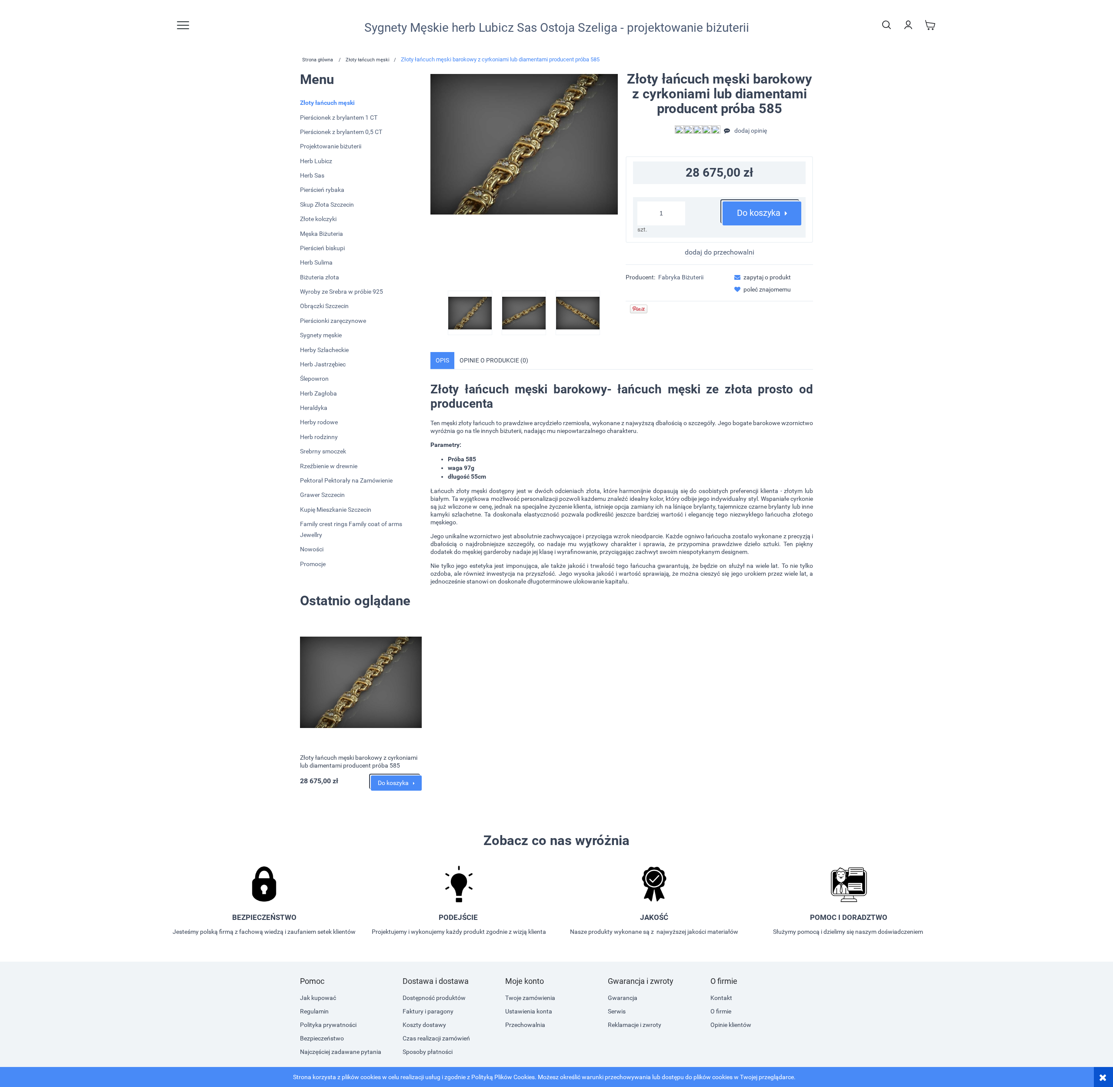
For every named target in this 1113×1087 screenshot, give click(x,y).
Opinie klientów (730, 1024)
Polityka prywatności (328, 1024)
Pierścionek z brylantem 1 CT (338, 117)
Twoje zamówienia (530, 997)
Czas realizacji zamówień (436, 1038)
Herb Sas (312, 175)
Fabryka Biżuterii (680, 277)
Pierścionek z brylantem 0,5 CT (341, 131)
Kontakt (721, 997)
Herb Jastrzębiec (323, 364)
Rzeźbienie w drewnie (328, 466)
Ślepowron (314, 378)
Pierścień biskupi (322, 248)
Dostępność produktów (434, 997)
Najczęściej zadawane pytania (340, 1051)
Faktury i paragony (428, 1011)
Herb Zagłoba (318, 393)
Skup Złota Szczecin (327, 204)
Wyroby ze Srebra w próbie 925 (341, 291)
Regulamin (314, 1011)
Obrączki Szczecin (324, 305)
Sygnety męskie (321, 335)
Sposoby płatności (428, 1051)
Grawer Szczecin (322, 494)
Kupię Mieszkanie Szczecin (335, 509)
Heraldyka (313, 407)
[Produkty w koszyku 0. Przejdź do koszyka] (930, 25)
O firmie (720, 1011)
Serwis (617, 1011)
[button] (760, 277)
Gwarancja (622, 997)
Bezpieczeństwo (322, 1038)
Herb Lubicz (316, 161)
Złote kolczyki (318, 218)
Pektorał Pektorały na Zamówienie (346, 480)
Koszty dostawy (424, 1024)
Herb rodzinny (319, 436)
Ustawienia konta (528, 1011)
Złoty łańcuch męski (327, 102)
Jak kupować (318, 997)
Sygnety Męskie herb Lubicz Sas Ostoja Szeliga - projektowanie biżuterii (556, 28)
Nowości (311, 549)
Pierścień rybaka (322, 189)
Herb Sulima (316, 262)
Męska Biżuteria (321, 233)
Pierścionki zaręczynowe (333, 320)
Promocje (313, 563)
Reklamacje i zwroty (634, 1024)
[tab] (442, 360)
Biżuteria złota (319, 277)
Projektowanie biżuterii (330, 146)
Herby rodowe (319, 422)
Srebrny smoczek (323, 451)
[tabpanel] (621, 490)
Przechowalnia (525, 1024)
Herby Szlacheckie (324, 349)
